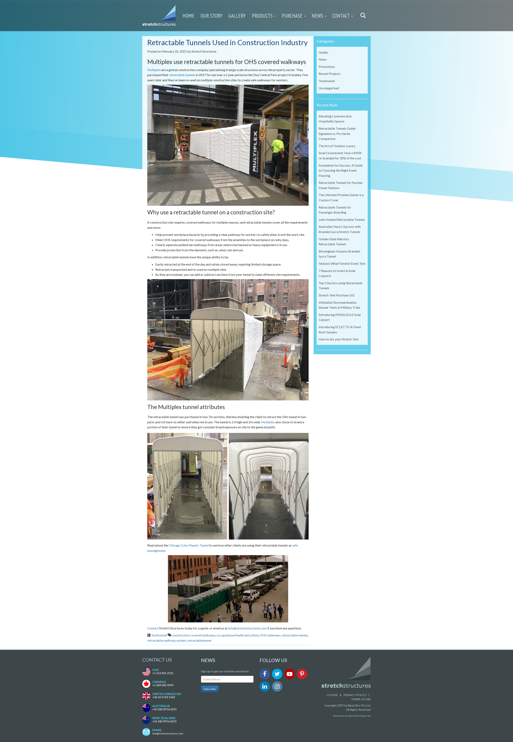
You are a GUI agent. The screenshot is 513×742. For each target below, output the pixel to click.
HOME (188, 15)
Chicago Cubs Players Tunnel (189, 545)
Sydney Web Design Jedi (359, 716)
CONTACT (341, 15)
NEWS (318, 15)
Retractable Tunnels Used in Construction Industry (227, 42)
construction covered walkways (194, 635)
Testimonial (159, 635)
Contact (153, 628)
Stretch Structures (204, 51)
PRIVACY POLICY (355, 695)
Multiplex (154, 70)
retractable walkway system (166, 640)
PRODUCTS (263, 15)
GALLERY (237, 15)
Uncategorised (329, 88)
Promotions (327, 66)
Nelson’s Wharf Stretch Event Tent (342, 263)
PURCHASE (293, 15)
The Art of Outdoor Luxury (337, 146)
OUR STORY (211, 15)
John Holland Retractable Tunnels (342, 219)
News (323, 59)
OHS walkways (270, 635)
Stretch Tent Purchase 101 (337, 295)
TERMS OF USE (361, 699)
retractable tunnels (182, 75)
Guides (323, 52)
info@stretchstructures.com (247, 628)
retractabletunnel (199, 640)
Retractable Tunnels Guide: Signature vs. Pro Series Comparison (337, 133)
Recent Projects (329, 73)
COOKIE (332, 695)
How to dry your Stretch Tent (338, 339)
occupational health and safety (237, 635)
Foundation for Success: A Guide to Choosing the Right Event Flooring (341, 170)
